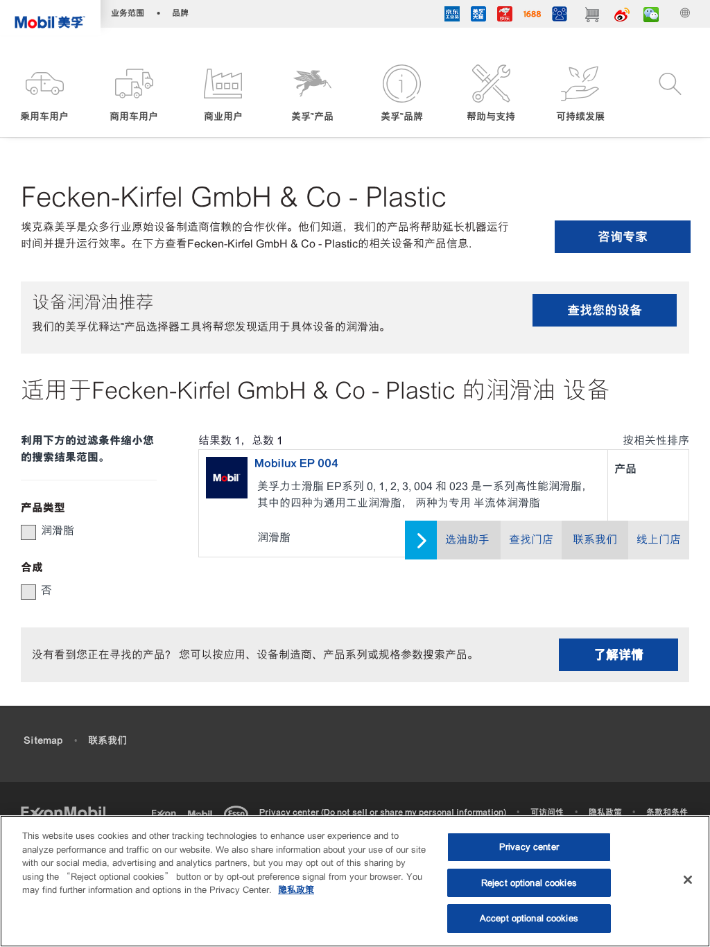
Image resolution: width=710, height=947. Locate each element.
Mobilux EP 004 (296, 463)
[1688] (532, 15)
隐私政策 (605, 812)
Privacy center (529, 847)
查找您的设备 (604, 310)
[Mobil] (202, 812)
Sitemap (43, 740)
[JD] (505, 15)
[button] (44, 94)
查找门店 (531, 539)
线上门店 (659, 539)
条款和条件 (667, 812)
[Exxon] (166, 812)
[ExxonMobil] (63, 812)
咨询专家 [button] (623, 236)
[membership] (559, 15)
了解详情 (618, 655)
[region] (355, 881)
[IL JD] (452, 15)
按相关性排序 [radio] (656, 440)
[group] (82, 531)
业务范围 (127, 12)
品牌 (180, 12)
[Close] (688, 880)
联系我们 (595, 539)
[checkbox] (28, 532)
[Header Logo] (50, 17)
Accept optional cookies (529, 918)
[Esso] (238, 812)
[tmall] (478, 15)
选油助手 (467, 539)
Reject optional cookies (529, 883)
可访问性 (547, 812)
